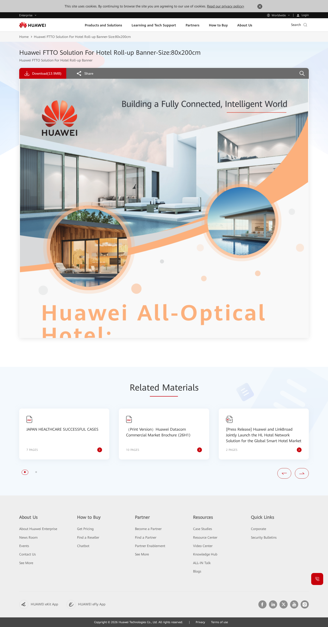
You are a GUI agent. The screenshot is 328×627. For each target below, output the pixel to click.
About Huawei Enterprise (38, 529)
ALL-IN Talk (202, 563)
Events (24, 546)
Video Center (203, 546)
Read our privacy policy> (225, 6)
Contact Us (27, 554)
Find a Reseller (88, 537)
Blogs (197, 571)
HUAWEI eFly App (91, 604)
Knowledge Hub (205, 554)
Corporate (258, 529)
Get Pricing (85, 529)
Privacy (200, 622)
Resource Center (205, 537)
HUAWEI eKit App (44, 604)
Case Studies (202, 529)
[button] (25, 472)
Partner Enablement (150, 546)
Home (24, 37)
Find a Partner (145, 537)
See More (26, 563)
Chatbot (83, 546)
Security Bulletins (264, 537)
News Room (28, 537)
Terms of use (219, 622)
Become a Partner (148, 529)
